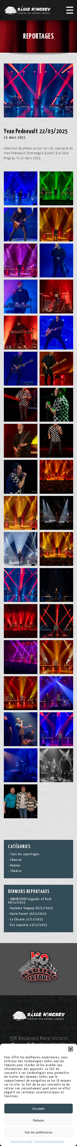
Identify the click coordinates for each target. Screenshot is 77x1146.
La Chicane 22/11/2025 (26, 919)
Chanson (16, 859)
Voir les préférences (38, 1132)
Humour (15, 865)
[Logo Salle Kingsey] (27, 9)
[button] (70, 1049)
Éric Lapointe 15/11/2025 (28, 925)
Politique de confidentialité (49, 1141)
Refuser (38, 1120)
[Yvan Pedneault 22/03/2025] (38, 90)
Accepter (38, 1108)
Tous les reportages (25, 854)
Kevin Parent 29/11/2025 (28, 913)
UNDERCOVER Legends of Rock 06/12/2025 (29, 900)
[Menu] (69, 10)
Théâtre (16, 871)
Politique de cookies (22, 1141)
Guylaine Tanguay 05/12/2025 (31, 908)
